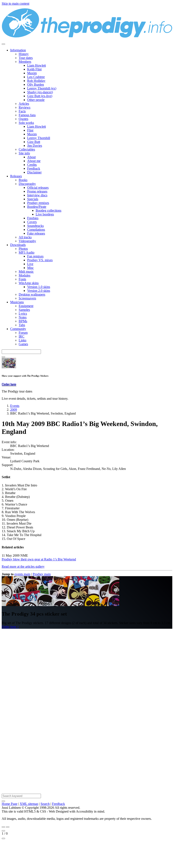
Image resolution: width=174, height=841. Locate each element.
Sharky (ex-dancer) (40, 92)
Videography (27, 241)
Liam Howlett (36, 65)
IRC (21, 336)
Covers (32, 222)
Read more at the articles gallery (23, 566)
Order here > (10, 627)
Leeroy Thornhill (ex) (41, 88)
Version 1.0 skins (38, 287)
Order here (9, 384)
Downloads (18, 245)
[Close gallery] (3, 830)
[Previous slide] (3, 827)
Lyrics (23, 313)
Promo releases (37, 191)
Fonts (22, 279)
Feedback (33, 168)
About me (34, 161)
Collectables (27, 149)
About (31, 157)
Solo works (26, 122)
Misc (30, 268)
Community (18, 329)
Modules (24, 275)
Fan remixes (35, 256)
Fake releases (36, 233)
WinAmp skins (29, 283)
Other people (36, 100)
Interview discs (37, 195)
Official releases (38, 187)
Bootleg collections (48, 210)
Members (25, 61)
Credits (32, 164)
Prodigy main (42, 574)
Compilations (36, 229)
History (24, 54)
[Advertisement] (87, 683)
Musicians (17, 302)
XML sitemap (29, 804)
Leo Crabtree (36, 77)
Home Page (9, 804)
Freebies (32, 218)
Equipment (26, 306)
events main (22, 574)
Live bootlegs (45, 214)
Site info (24, 153)
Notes (23, 317)
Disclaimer (34, 172)
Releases (16, 176)
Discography (27, 184)
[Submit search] (3, 801)
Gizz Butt (33, 142)
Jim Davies (34, 145)
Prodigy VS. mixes (40, 260)
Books (23, 180)
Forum (23, 332)
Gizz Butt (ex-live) (39, 96)
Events (14, 406)
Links (22, 340)
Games (23, 344)
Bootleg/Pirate (36, 206)
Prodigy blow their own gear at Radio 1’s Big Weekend (39, 559)
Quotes (23, 119)
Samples (24, 310)
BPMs (23, 321)
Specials (32, 199)
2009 (13, 409)
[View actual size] (3, 838)
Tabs (22, 325)
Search (45, 804)
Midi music (26, 271)
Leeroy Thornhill (38, 138)
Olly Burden (35, 84)
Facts (22, 111)
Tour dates (26, 58)
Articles (24, 103)
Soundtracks (35, 226)
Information (18, 50)
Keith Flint (34, 69)
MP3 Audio (26, 252)
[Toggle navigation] (3, 44)
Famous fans (27, 115)
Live (30, 264)
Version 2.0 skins (38, 290)
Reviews (24, 107)
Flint (30, 130)
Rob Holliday (36, 80)
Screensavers (27, 298)
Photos (23, 248)
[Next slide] (7, 827)
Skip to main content (15, 3)
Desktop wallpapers (32, 294)
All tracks (25, 237)
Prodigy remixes (38, 203)
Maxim (32, 73)
